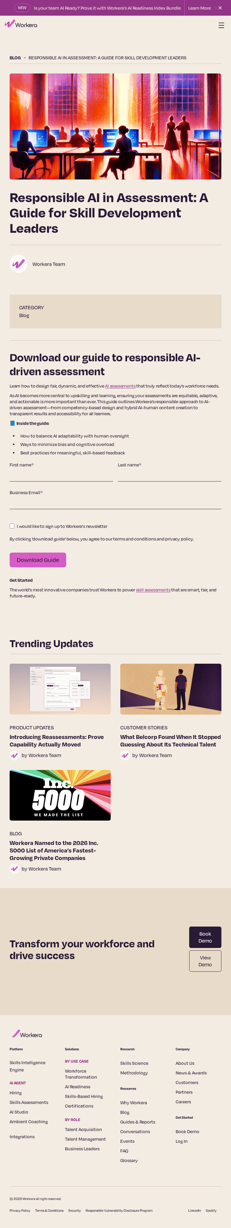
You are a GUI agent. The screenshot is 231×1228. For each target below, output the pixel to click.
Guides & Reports (137, 1121)
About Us (185, 1063)
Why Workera (133, 1102)
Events (127, 1141)
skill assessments (153, 589)
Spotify (211, 1210)
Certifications (79, 1105)
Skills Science (134, 1063)
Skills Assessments (29, 1102)
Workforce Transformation (81, 1074)
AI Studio (19, 1111)
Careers (183, 1101)
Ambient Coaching (29, 1121)
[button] (220, 25)
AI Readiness (77, 1086)
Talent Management (85, 1139)
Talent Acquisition (83, 1129)
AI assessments (120, 385)
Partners (184, 1092)
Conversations (135, 1131)
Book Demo (205, 937)
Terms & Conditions (49, 1210)
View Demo (205, 961)
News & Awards (191, 1072)
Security (74, 1210)
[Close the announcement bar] (220, 8)
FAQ (124, 1150)
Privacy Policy (20, 1210)
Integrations (22, 1136)
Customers (187, 1082)
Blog (124, 1112)
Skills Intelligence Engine (27, 1066)
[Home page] (21, 25)
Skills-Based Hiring (84, 1096)
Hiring (16, 1092)
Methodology (134, 1072)
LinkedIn (194, 1210)
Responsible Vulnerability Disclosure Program (119, 1210)
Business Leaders (82, 1148)
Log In (182, 1141)
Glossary (129, 1160)
